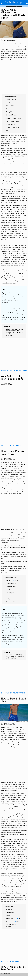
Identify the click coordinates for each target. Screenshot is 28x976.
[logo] (14, 2)
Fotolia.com (26, 38)
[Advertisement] (14, 79)
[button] (1, 2)
